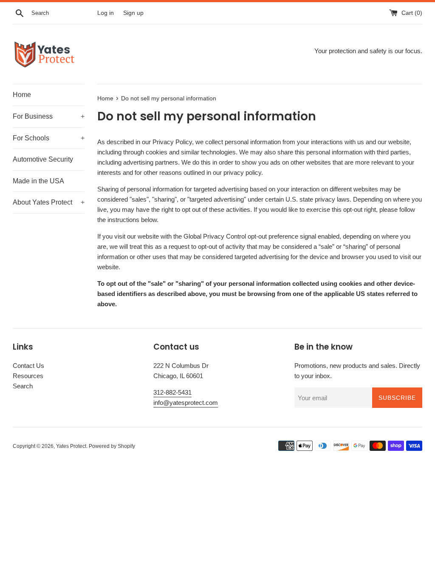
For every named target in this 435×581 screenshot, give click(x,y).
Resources (28, 375)
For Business (49, 116)
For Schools (49, 138)
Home (22, 94)
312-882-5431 (172, 392)
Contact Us (28, 365)
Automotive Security (43, 159)
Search (23, 386)
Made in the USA (38, 181)
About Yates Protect (49, 202)
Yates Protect (71, 446)
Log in (105, 13)
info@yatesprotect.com (185, 402)
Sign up (133, 13)
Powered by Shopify (112, 446)
